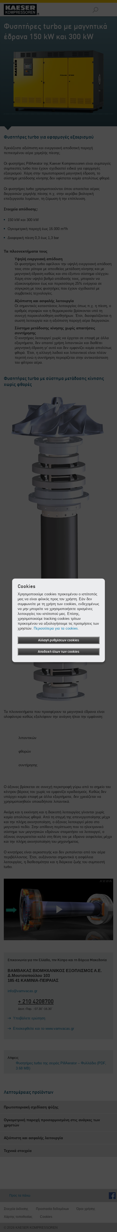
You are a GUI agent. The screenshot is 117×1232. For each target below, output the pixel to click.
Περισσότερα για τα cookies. (56, 628)
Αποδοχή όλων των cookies (58, 652)
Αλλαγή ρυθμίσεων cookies (58, 640)
